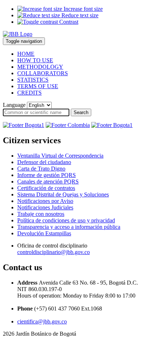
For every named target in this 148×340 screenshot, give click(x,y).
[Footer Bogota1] (23, 125)
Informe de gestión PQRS (46, 175)
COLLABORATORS (42, 73)
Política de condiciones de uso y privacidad (66, 220)
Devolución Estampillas (44, 233)
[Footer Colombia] (68, 125)
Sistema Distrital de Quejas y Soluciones (63, 194)
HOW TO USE (35, 60)
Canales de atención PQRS (48, 181)
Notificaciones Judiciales (45, 207)
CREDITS (29, 93)
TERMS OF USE (37, 86)
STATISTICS (32, 80)
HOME (25, 54)
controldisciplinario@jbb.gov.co (53, 252)
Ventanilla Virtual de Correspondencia (60, 156)
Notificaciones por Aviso (45, 201)
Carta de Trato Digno (41, 169)
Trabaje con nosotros (40, 214)
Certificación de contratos (46, 188)
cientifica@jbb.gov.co (42, 321)
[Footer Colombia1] (112, 125)
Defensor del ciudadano (44, 162)
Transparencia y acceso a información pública (68, 227)
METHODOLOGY (40, 67)
